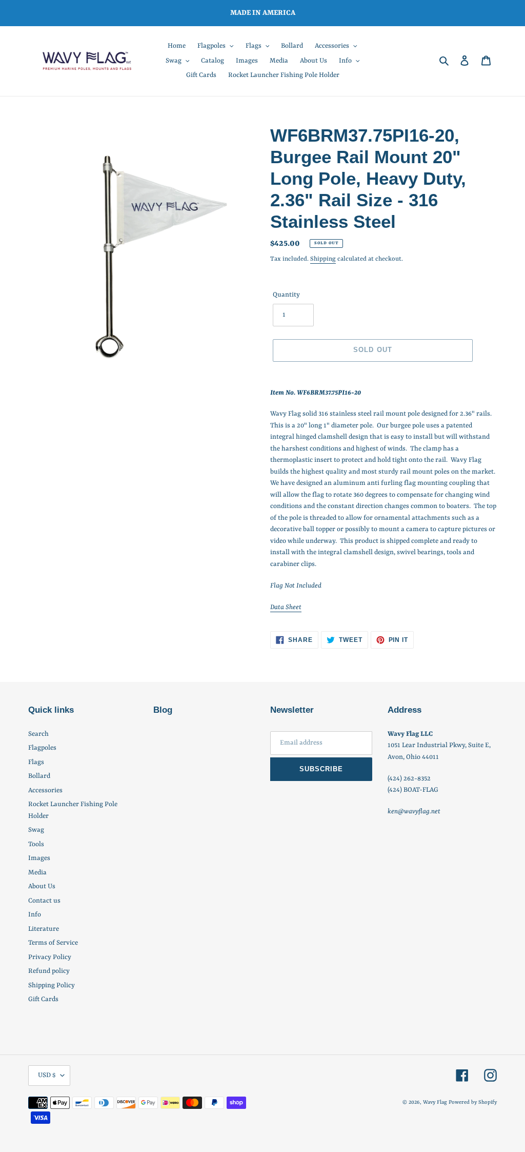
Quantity (286, 295)
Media (37, 872)
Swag (36, 830)
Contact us (44, 901)
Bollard (39, 776)
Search (38, 734)
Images (39, 858)
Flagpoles (42, 748)
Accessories (45, 790)
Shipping (323, 259)
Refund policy (49, 971)
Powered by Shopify (473, 1102)
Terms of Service (53, 943)
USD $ (46, 1075)
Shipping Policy (51, 985)
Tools (36, 844)
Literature (43, 929)
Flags (36, 762)
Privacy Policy (49, 957)
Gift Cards (43, 999)
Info (34, 915)
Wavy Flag (435, 1102)
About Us (41, 886)
